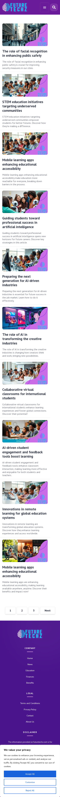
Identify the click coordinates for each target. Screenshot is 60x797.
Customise (30, 782)
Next (48, 610)
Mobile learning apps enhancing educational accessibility (19, 164)
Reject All (30, 790)
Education (30, 670)
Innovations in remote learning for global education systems (24, 513)
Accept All (30, 774)
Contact (30, 715)
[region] (30, 771)
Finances (30, 676)
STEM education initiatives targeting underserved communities (22, 106)
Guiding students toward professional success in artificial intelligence (21, 222)
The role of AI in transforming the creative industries (22, 338)
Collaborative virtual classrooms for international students (24, 393)
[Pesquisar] (54, 7)
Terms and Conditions (30, 703)
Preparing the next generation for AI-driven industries (20, 280)
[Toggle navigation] (44, 7)
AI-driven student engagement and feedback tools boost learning (22, 451)
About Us (30, 721)
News (30, 664)
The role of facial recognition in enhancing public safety (24, 53)
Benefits (30, 682)
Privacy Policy (30, 709)
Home (30, 658)
